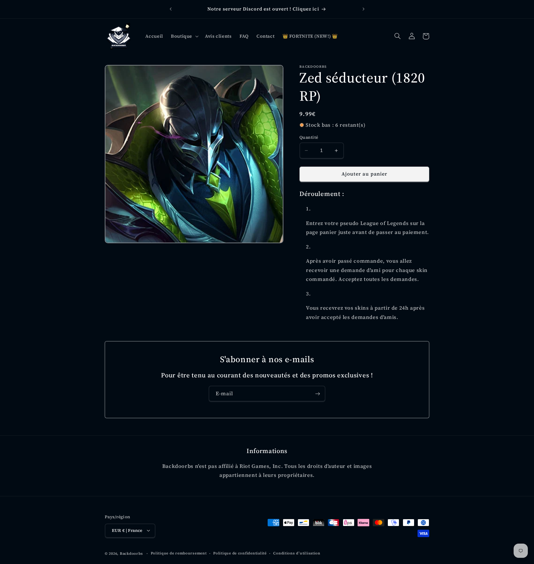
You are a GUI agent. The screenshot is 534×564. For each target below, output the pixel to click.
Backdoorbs (131, 553)
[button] (184, 36)
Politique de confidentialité (240, 553)
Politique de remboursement (179, 553)
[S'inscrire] (318, 393)
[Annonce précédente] (170, 9)
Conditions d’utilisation (296, 553)
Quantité (308, 137)
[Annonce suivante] (363, 9)
